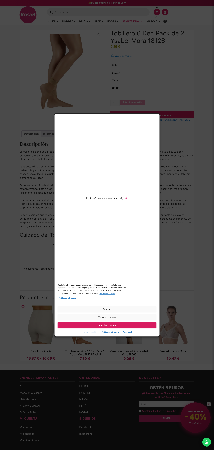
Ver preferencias (107, 317)
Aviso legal (127, 332)
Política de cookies (107, 294)
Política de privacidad (67, 298)
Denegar (107, 309)
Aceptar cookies (107, 325)
